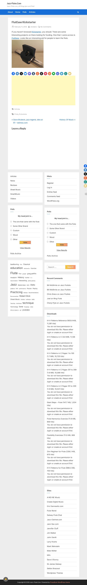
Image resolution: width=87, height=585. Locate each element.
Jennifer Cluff (52, 528)
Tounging (26, 307)
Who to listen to (14, 310)
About (10, 12)
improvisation (14, 280)
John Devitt (51, 537)
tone (21, 306)
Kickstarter (36, 32)
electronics (27, 268)
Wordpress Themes (55, 573)
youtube (26, 310)
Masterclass (22, 285)
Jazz (13, 284)
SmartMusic (15, 194)
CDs (21, 264)
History (21, 277)
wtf (20, 310)
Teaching (12, 303)
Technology (14, 307)
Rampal (26, 292)
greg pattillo (31, 274)
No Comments (46, 27)
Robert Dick (24, 296)
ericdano (33, 27)
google (24, 273)
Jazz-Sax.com (53, 524)
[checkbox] (5, 579)
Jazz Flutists (65, 285)
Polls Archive (15, 253)
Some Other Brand (20, 226)
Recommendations (33, 292)
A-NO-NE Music (53, 497)
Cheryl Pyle (51, 303)
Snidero (23, 299)
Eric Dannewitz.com (55, 506)
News (12, 181)
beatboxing (14, 264)
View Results (25, 248)
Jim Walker (51, 533)
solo (33, 299)
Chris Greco (52, 294)
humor (27, 277)
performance (22, 288)
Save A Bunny (52, 560)
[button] (13, 73)
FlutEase (15, 38)
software (28, 299)
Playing (35, 288)
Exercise (33, 268)
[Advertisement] (43, 90)
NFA (48, 555)
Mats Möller (52, 551)
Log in (49, 187)
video (31, 307)
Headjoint (13, 277)
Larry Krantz (52, 542)
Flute (16, 114)
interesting (23, 281)
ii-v (31, 277)
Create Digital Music (55, 502)
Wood (15, 235)
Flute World (51, 511)
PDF (17, 288)
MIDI (28, 285)
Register (50, 183)
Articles (32, 12)
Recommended (14, 296)
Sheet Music (15, 190)
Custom (16, 230)
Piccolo (29, 288)
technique (28, 302)
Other (15, 239)
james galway (31, 280)
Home (17, 12)
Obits (32, 285)
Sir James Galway (54, 564)
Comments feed (53, 196)
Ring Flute (58, 298)
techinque (19, 303)
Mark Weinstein (53, 546)
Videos (13, 198)
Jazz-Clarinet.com (54, 520)
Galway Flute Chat (54, 515)
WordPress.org (53, 201)
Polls (25, 12)
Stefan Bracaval (53, 568)
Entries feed (52, 192)
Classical (26, 264)
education (16, 268)
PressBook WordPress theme (60, 582)
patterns (12, 288)
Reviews (13, 185)
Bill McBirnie (52, 285)
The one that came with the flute (26, 222)
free (20, 273)
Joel (48, 298)
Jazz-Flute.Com (14, 3)
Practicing (16, 292)
